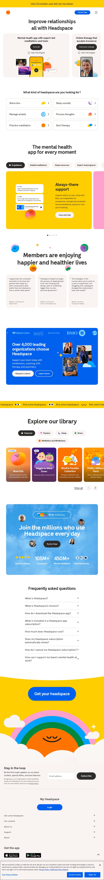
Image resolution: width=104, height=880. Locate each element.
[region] (52, 870)
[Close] (100, 865)
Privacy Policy (44, 870)
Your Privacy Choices (10, 875)
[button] (28, 103)
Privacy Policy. (34, 783)
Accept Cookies (75, 875)
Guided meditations (38, 165)
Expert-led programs (86, 165)
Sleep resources (62, 165)
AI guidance (17, 165)
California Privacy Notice (59, 870)
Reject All (92, 875)
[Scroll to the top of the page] (98, 855)
